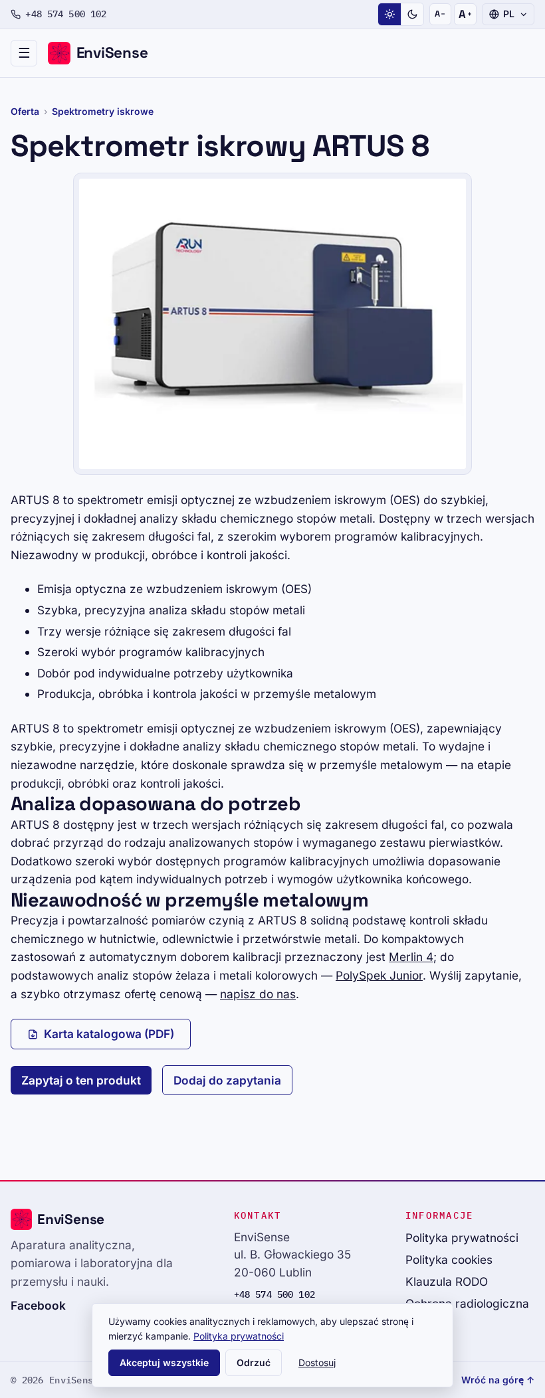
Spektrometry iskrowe (103, 111)
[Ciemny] (412, 14)
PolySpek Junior (379, 975)
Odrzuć (254, 1362)
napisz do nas (258, 994)
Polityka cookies (448, 1260)
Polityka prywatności (461, 1238)
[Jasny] (389, 14)
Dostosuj (317, 1362)
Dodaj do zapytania (227, 1080)
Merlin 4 (411, 957)
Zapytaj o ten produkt (81, 1080)
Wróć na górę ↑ (497, 1379)
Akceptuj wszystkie (164, 1362)
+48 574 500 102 (65, 14)
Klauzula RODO (446, 1281)
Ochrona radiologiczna (467, 1303)
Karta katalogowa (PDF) (109, 1034)
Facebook (38, 1305)
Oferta (25, 111)
